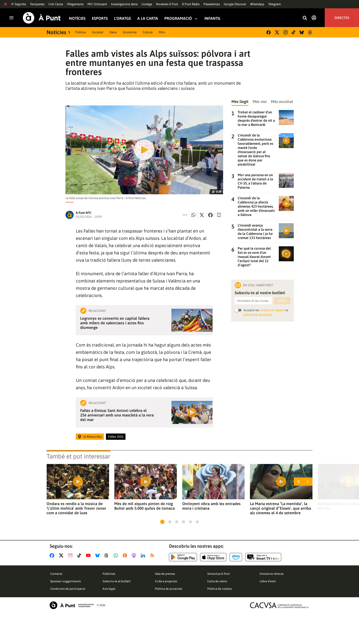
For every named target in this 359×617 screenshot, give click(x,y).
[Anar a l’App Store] (213, 557)
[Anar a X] (62, 555)
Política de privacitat (168, 588)
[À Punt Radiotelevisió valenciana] (72, 605)
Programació (178, 18)
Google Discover (235, 4)
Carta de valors (217, 581)
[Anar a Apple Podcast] (135, 555)
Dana (113, 32)
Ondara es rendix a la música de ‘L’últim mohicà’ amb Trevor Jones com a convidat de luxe (76, 508)
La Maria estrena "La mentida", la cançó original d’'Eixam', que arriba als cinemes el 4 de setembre (280, 508)
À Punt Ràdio (191, 4)
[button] (162, 522)
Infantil (212, 18)
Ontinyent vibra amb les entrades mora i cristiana (211, 505)
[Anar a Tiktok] (80, 555)
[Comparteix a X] (202, 215)
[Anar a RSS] (153, 555)
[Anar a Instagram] (71, 555)
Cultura (147, 32)
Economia (129, 32)
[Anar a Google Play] (183, 557)
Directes (341, 18)
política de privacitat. (257, 314)
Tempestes (37, 4)
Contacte (56, 573)
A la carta (147, 18)
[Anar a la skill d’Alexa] (236, 557)
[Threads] (310, 32)
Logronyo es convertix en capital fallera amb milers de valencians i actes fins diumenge (114, 323)
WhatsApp (257, 4)
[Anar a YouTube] (89, 555)
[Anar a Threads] (108, 555)
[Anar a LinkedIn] (144, 555)
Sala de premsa (165, 573)
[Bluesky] (302, 32)
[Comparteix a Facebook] (210, 215)
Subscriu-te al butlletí (116, 581)
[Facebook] (268, 32)
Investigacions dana (124, 4)
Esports (100, 18)
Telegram (274, 4)
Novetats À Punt (167, 4)
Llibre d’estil (268, 581)
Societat (97, 32)
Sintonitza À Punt (218, 573)
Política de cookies (219, 588)
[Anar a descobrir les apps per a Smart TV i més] (263, 557)
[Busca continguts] (304, 18)
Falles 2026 (115, 436)
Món (162, 32)
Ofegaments (75, 4)
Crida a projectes (166, 581)
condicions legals (271, 310)
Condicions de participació (67, 588)
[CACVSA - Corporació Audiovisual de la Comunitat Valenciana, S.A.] (279, 605)
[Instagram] (285, 32)
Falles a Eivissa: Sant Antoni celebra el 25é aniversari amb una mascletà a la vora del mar (117, 415)
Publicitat (109, 573)
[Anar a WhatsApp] (117, 555)
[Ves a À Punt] (42, 18)
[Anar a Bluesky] (98, 555)
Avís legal (109, 588)
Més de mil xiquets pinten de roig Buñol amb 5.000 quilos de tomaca (144, 505)
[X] (277, 32)
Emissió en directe (272, 573)
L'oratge (146, 4)
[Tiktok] (293, 32)
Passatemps (212, 4)
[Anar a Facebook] (53, 555)
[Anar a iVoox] (126, 555)
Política (80, 32)
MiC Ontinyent (97, 4)
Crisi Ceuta (55, 4)
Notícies (77, 18)
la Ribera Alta (92, 436)
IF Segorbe (18, 4)
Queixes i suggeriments (65, 581)
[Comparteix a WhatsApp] (193, 215)
